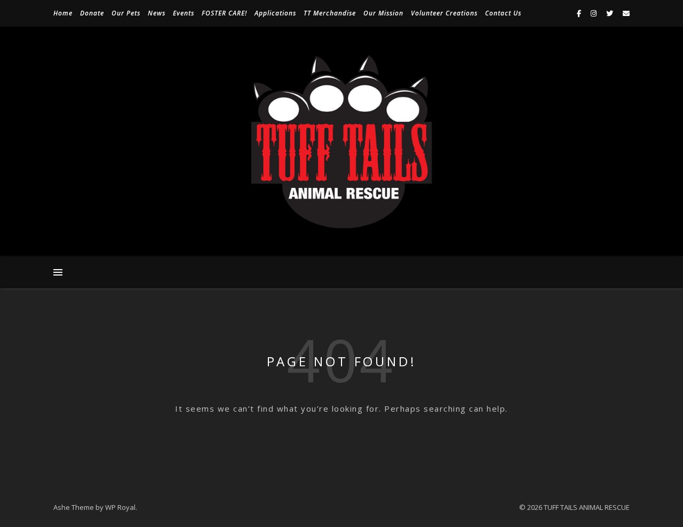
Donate (92, 13)
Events (183, 13)
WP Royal (120, 507)
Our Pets (126, 13)
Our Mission (383, 13)
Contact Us (503, 13)
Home (63, 13)
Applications (275, 13)
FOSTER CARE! (224, 13)
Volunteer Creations (444, 13)
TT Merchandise (330, 13)
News (156, 13)
